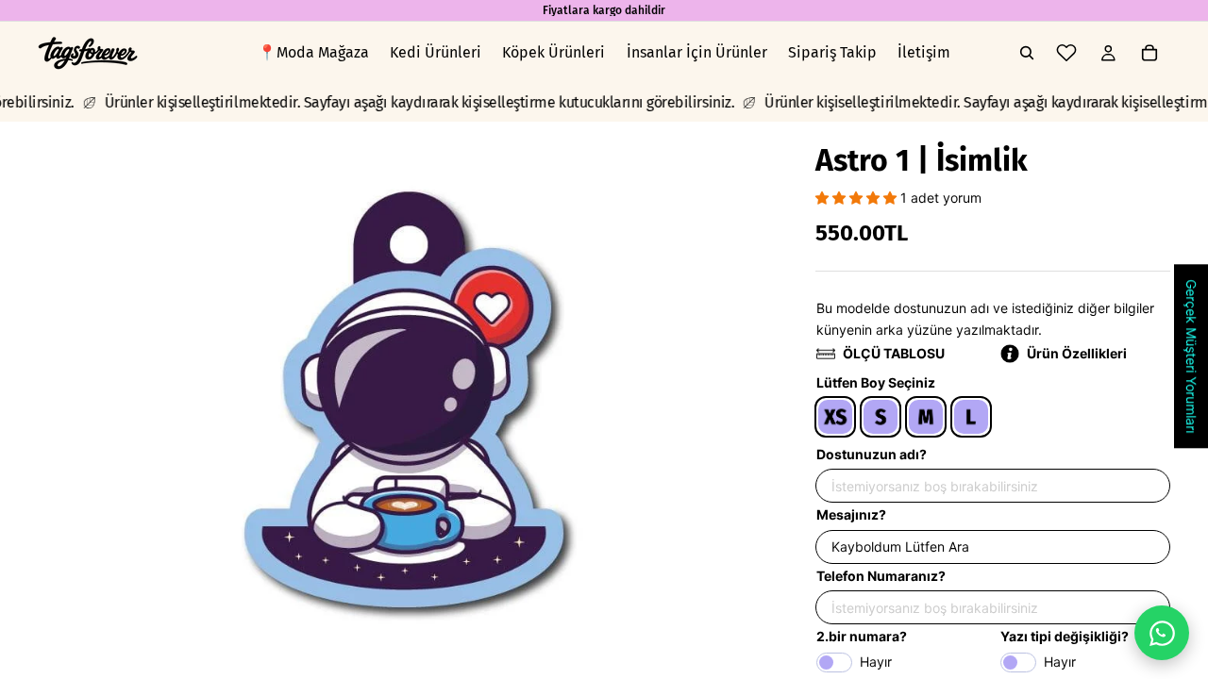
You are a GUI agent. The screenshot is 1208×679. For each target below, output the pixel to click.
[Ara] (1027, 53)
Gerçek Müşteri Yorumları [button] (1191, 356)
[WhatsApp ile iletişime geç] (1161, 632)
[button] (857, 198)
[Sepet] (1149, 53)
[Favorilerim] (1066, 53)
